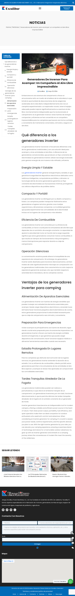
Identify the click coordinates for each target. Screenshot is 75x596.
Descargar (59, 594)
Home (8, 27)
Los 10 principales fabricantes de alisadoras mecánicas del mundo (37, 475)
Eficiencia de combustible (11, 81)
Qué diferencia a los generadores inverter (10, 64)
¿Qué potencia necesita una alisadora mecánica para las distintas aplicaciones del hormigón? (13, 475)
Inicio (14, 594)
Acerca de (23, 594)
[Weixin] (73, 548)
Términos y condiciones (30, 591)
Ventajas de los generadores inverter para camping (10, 94)
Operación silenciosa (11, 86)
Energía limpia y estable (12, 70)
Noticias (15, 27)
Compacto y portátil (11, 76)
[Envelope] (73, 543)
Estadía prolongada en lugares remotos (12, 119)
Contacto (33, 594)
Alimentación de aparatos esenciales (12, 103)
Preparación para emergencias (12, 111)
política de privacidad (45, 591)
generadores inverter (33, 173)
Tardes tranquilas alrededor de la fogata (12, 129)
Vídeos (50, 594)
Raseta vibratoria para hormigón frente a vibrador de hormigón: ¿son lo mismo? (61, 475)
